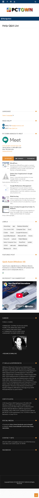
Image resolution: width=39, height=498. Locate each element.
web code (13, 245)
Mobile (30, 236)
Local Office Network (9, 236)
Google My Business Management (20, 186)
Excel (29, 229)
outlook (14, 239)
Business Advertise (23, 226)
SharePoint (22, 242)
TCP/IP (6, 245)
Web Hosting (14, 196)
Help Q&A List (10, 25)
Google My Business (21, 232)
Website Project (22, 245)
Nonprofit (6, 239)
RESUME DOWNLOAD (10, 353)
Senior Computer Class (10, 242)
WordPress (13, 163)
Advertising (7, 226)
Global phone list (7, 151)
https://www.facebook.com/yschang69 (21, 424)
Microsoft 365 (22, 236)
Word (15, 248)
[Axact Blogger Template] (19, 10)
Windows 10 (7, 248)
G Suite (6, 232)
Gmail (12, 232)
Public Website (23, 239)
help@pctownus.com (17, 125)
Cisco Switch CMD (9, 229)
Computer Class (20, 229)
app (14, 226)
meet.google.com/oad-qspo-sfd (11, 145)
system (30, 242)
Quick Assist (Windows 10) (13, 262)
